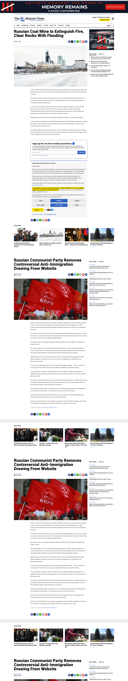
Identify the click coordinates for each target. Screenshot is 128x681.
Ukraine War (25, 25)
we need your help (37, 185)
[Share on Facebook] (69, 41)
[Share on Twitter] (72, 41)
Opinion (46, 25)
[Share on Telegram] (75, 41)
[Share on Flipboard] (83, 41)
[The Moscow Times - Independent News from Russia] (29, 19)
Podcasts (61, 25)
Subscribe (81, 152)
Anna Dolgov (18, 273)
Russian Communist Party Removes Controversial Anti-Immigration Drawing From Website (47, 264)
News (18, 25)
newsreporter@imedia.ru (50, 407)
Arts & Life (53, 25)
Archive (67, 25)
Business (39, 25)
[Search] (113, 25)
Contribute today (104, 19)
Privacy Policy (45, 155)
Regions (32, 25)
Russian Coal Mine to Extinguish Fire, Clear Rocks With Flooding (49, 33)
